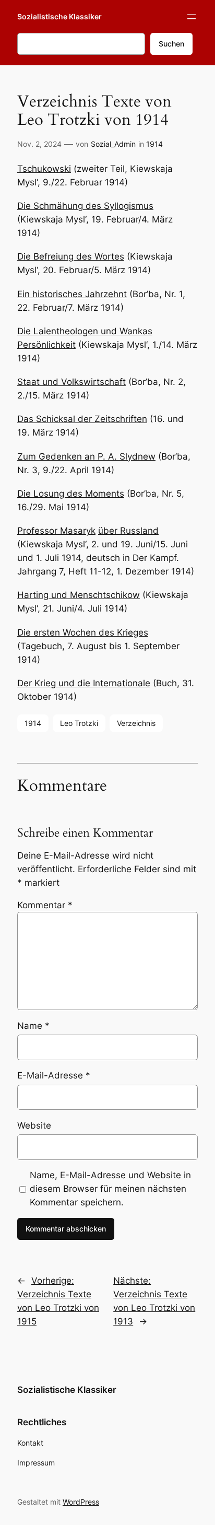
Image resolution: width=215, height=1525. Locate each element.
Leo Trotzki (79, 723)
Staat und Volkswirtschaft (71, 382)
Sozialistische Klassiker (59, 16)
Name (33, 1025)
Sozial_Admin (113, 143)
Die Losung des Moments (70, 493)
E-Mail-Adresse (53, 1075)
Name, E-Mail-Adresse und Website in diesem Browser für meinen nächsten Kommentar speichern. (110, 1188)
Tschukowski (44, 168)
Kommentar (45, 905)
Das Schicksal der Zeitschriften (82, 419)
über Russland (128, 530)
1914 (154, 143)
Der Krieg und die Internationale (83, 683)
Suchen (171, 43)
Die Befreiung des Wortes (70, 256)
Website (34, 1125)
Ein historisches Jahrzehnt (72, 294)
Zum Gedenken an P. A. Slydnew (86, 456)
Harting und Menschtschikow (78, 595)
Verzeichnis (136, 723)
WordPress (81, 1501)
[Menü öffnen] (191, 16)
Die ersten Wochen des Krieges (82, 632)
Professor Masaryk (56, 530)
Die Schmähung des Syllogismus (85, 206)
